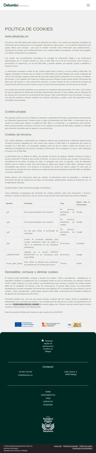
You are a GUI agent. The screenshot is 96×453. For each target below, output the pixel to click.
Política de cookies (86, 446)
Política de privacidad (70, 446)
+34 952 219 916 (25, 372)
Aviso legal (58, 446)
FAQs (48, 398)
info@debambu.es (25, 375)
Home (48, 392)
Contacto (48, 401)
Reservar (48, 405)
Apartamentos (48, 395)
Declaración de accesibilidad (82, 448)
